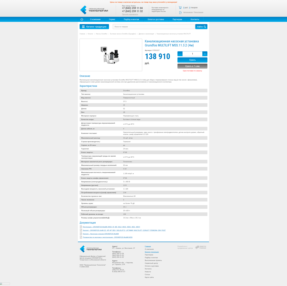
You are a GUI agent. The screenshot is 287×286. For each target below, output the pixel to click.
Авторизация (188, 12)
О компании (95, 19)
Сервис (112, 19)
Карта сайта (149, 277)
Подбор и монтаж (131, 19)
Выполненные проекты (153, 260)
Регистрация (198, 12)
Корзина (191, 7)
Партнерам (177, 19)
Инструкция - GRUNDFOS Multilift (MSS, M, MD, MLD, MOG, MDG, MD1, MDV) (111, 227)
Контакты (195, 19)
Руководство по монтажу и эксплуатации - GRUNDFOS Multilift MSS (107, 237)
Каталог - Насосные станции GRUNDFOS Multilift (101, 234)
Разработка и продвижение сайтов (185, 247)
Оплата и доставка (156, 19)
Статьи (147, 274)
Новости (148, 272)
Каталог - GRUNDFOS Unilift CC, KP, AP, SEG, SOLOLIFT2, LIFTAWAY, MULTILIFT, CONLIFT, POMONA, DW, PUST (124, 230)
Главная (82, 19)
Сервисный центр (151, 263)
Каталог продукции (152, 252)
